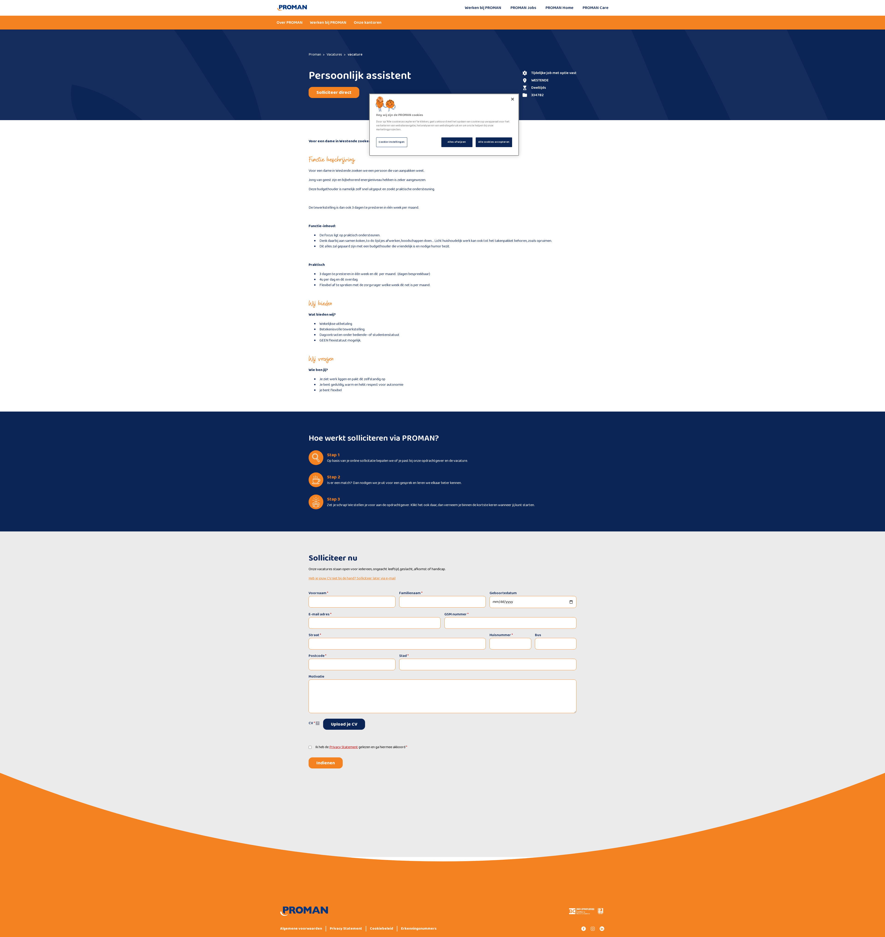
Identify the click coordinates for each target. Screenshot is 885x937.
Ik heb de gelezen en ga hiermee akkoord (361, 747)
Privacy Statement (343, 747)
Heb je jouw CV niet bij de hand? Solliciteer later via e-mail (352, 578)
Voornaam (318, 593)
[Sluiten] (512, 99)
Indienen (325, 763)
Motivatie (316, 676)
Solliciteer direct (333, 92)
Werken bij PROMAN (483, 8)
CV (312, 723)
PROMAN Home (559, 8)
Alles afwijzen (457, 142)
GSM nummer (456, 614)
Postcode (317, 656)
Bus (538, 635)
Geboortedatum (503, 593)
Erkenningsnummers (419, 928)
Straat (315, 635)
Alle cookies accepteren (494, 142)
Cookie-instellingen (392, 142)
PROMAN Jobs (523, 8)
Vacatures (334, 54)
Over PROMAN (290, 22)
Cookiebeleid (381, 928)
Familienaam (410, 593)
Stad (404, 656)
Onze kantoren (367, 22)
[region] (444, 125)
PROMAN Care (595, 8)
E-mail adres (320, 614)
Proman (315, 54)
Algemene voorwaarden (301, 928)
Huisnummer (501, 635)
